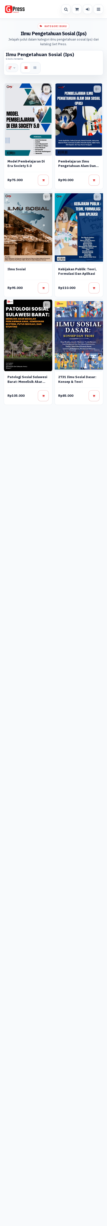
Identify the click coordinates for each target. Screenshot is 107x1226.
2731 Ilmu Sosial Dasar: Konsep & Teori (77, 379)
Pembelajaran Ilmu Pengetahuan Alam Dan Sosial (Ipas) (77, 166)
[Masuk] (87, 9)
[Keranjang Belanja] (76, 9)
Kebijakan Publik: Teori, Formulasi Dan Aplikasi (77, 271)
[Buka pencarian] (66, 9)
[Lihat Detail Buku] (43, 180)
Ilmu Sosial (16, 269)
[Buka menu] (98, 9)
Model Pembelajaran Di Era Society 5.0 (26, 163)
